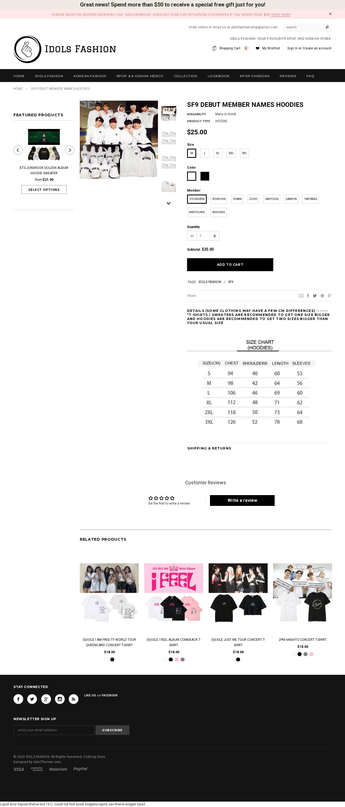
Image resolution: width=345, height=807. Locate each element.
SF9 (230, 282)
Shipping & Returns (209, 448)
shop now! (281, 14)
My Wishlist (271, 48)
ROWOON (219, 199)
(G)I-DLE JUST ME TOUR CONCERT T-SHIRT (238, 642)
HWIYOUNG (197, 212)
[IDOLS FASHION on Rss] (73, 699)
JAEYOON (271, 199)
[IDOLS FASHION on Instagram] (60, 699)
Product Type (198, 121)
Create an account (317, 48)
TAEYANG (310, 199)
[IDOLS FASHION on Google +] (46, 699)
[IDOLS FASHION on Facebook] (18, 699)
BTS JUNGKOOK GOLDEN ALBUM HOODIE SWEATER (44, 170)
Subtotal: (194, 249)
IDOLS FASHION (210, 282)
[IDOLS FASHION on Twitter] (32, 699)
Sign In (292, 48)
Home (18, 89)
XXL (231, 153)
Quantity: (193, 227)
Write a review (242, 500)
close (330, 14)
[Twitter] (315, 295)
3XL (244, 153)
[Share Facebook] (308, 295)
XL (218, 153)
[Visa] (18, 769)
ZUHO (253, 199)
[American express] (36, 769)
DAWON (291, 199)
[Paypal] (80, 769)
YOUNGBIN (197, 199)
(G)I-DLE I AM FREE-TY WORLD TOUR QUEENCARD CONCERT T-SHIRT (109, 642)
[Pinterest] (322, 295)
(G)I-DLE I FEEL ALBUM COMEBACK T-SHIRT (174, 642)
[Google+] (330, 295)
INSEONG (218, 212)
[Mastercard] (58, 769)
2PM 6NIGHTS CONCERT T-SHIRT (303, 639)
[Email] (301, 295)
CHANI (237, 199)
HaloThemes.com (47, 762)
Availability (196, 114)
